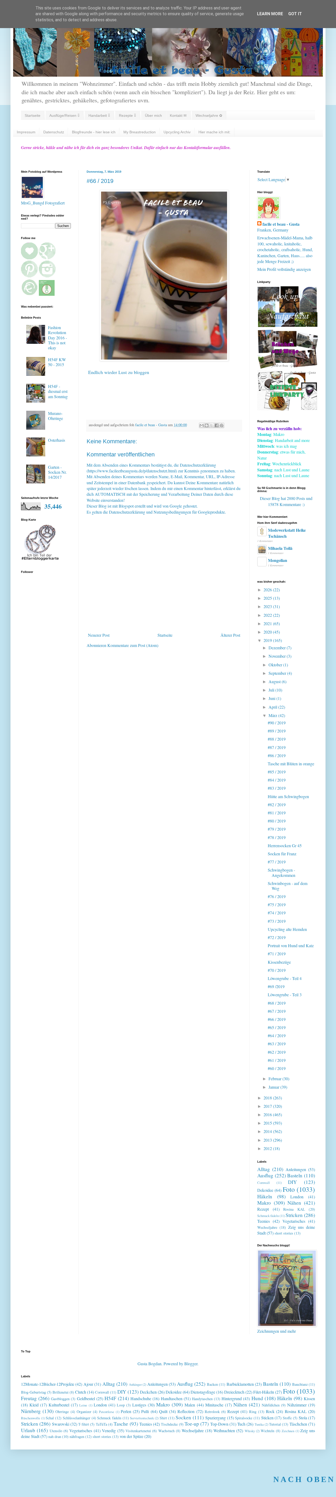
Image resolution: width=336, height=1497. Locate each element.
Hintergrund (232, 1398)
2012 (268, 1148)
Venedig (109, 1430)
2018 (268, 1097)
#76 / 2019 (277, 896)
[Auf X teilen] (211, 425)
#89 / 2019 (277, 731)
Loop (121, 1405)
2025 (268, 598)
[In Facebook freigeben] (216, 425)
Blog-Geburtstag (33, 1392)
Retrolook (212, 1411)
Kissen (309, 1398)
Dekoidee (265, 1190)
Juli (272, 690)
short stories (284, 1233)
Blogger (190, 1363)
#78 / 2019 (277, 837)
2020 (268, 632)
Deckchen (148, 1392)
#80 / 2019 (277, 821)
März (273, 715)
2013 (268, 1140)
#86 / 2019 (277, 755)
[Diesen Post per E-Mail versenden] (201, 425)
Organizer (84, 1411)
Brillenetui (60, 1392)
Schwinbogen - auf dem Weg (287, 886)
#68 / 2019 (277, 1003)
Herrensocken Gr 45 (285, 845)
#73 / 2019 (277, 921)
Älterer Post (230, 635)
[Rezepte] (287, 409)
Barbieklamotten (240, 1384)
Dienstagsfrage (203, 1392)
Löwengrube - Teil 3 (285, 994)
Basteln (294, 1175)
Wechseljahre (267, 1227)
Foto (289, 1189)
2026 (268, 589)
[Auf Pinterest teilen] (221, 425)
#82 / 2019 (277, 804)
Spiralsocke (243, 1417)
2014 (268, 1131)
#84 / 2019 (277, 780)
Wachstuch (166, 1430)
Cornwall (263, 1182)
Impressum (26, 132)
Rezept (263, 1209)
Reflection (186, 1411)
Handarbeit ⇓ (99, 115)
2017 (268, 1106)
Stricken (294, 1215)
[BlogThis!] (206, 425)
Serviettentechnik (142, 1418)
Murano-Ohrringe (55, 415)
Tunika (259, 1424)
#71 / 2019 (277, 953)
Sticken (267, 1417)
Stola (303, 1417)
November (278, 656)
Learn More (270, 13)
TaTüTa (101, 1424)
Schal (50, 1417)
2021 (268, 623)
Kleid (34, 1405)
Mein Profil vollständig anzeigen (284, 269)
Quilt (163, 1411)
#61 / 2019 (277, 1060)
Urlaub (28, 1430)
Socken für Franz (282, 853)
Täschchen (298, 1424)
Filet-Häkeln (263, 1392)
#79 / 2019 (277, 829)
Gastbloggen (60, 1398)
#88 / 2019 (277, 739)
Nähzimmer (297, 1405)
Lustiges (139, 1405)
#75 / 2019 (277, 904)
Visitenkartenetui (138, 1430)
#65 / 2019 (277, 1027)
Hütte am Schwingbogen (288, 796)
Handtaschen (171, 1398)
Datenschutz (53, 132)
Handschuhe (140, 1398)
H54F (110, 1398)
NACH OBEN (304, 1479)
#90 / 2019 (277, 722)
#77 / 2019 (277, 862)
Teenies (263, 1221)
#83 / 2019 (277, 788)
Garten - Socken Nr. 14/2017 (57, 472)
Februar (275, 1078)
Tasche (121, 1423)
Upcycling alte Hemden (287, 929)
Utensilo (56, 1430)
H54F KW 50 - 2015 (57, 362)
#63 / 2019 (277, 1043)
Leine (83, 1405)
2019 (268, 640)
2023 (268, 606)
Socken (183, 1417)
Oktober (276, 664)
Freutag (29, 1398)
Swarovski (60, 1424)
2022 (268, 615)
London (296, 1196)
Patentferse (106, 1411)
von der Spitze (131, 1436)
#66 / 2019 (277, 1019)
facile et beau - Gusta (281, 224)
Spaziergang (215, 1417)
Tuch (241, 1424)
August (275, 681)
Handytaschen (202, 1398)
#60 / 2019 (277, 1068)
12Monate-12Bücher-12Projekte (47, 1384)
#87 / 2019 (277, 747)
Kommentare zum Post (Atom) (132, 645)
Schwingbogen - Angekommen (281, 872)
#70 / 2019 (277, 970)
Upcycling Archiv (177, 132)
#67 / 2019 (277, 1011)
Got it (295, 13)
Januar (274, 1087)
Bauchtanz (300, 1384)
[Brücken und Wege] (287, 367)
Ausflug (265, 1175)
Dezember (278, 647)
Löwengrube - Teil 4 (285, 978)
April (273, 707)
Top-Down (219, 1424)
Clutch (80, 1392)
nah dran (54, 1436)
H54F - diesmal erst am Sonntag (58, 391)
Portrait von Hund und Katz (291, 945)
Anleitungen (296, 1169)
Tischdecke (169, 1424)
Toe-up (192, 1423)
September (278, 673)
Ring (252, 1411)
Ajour (88, 1384)
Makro (264, 1202)
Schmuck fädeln (268, 1215)
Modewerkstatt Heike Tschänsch (287, 533)
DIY (292, 1182)
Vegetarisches (293, 1221)
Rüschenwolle (30, 1418)
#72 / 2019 (277, 937)
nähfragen (77, 1436)
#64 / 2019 (277, 1035)
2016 (268, 1114)
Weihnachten (224, 1430)
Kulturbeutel (59, 1405)
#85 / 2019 (277, 771)
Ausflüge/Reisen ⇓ (64, 115)
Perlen (126, 1411)
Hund (257, 1398)
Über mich (153, 115)
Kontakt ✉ (178, 115)
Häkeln (264, 1196)
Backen (212, 1384)
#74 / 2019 (277, 912)
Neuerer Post (98, 635)
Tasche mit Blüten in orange (291, 763)
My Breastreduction (139, 132)
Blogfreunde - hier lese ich (94, 132)
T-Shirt (83, 1424)
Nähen (294, 1202)
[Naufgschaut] (287, 325)
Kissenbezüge (279, 962)
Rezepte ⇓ (127, 115)
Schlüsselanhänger (76, 1417)
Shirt (163, 1417)
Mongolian (277, 560)
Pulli (145, 1411)
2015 (268, 1123)
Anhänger (135, 1384)
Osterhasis (56, 440)
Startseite (32, 115)
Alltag (263, 1169)
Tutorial (275, 1424)
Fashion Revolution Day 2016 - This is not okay (57, 337)
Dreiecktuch (234, 1392)
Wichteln (267, 1430)
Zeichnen (288, 1431)
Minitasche (214, 1405)
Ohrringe (62, 1411)
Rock (270, 1411)
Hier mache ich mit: (214, 132)
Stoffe (287, 1417)
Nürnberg (31, 1411)
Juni (272, 698)
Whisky (250, 1431)
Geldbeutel (86, 1398)
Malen (190, 1405)
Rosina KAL (294, 1209)
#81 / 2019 (277, 812)
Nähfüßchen (271, 1405)
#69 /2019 (276, 986)
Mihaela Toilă (280, 548)
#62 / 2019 (277, 1052)
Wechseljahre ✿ (209, 115)
